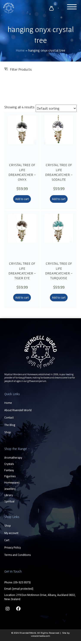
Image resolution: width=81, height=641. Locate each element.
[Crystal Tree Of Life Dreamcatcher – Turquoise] (58, 235)
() (22, 582)
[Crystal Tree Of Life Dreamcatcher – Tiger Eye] (22, 235)
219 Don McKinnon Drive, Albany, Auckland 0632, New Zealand (40, 597)
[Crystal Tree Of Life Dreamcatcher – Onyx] (22, 137)
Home (20, 50)
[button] (71, 7)
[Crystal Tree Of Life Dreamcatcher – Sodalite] (58, 137)
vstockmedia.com (40, 636)
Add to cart (22, 198)
